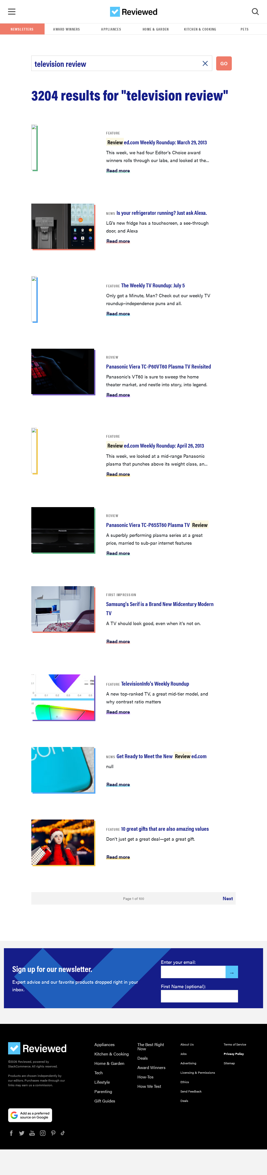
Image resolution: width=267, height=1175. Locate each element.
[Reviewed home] (133, 12)
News (110, 213)
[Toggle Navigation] (11, 11)
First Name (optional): (183, 986)
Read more (118, 170)
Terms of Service (235, 1044)
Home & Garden (156, 29)
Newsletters (22, 29)
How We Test (149, 1086)
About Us (187, 1044)
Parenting (103, 1091)
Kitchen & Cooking (200, 29)
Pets (245, 29)
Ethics (184, 1081)
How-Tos (145, 1077)
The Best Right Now (150, 1046)
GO (224, 63)
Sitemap (229, 1063)
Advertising (188, 1063)
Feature (113, 132)
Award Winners (66, 29)
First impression (121, 594)
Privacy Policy (234, 1053)
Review (112, 357)
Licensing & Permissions (197, 1072)
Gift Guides (104, 1101)
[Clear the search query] (205, 63)
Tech (98, 1073)
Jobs (183, 1053)
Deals (142, 1058)
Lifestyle (102, 1082)
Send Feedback (191, 1091)
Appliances (111, 29)
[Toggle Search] (255, 11)
